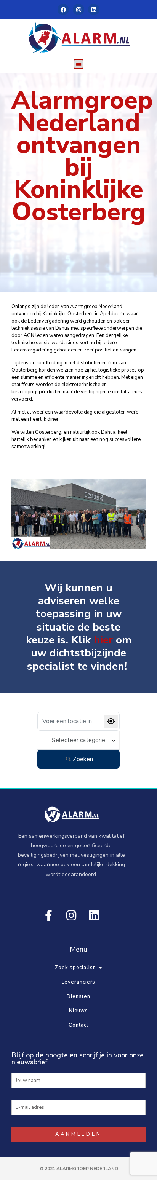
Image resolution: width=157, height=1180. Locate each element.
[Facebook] (63, 9)
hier (103, 639)
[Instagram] (78, 9)
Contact (78, 1025)
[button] (79, 64)
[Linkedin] (93, 9)
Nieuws (78, 1010)
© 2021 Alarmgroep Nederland (78, 1169)
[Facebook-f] (48, 915)
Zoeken (83, 759)
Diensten (78, 996)
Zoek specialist (75, 967)
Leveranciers (79, 982)
